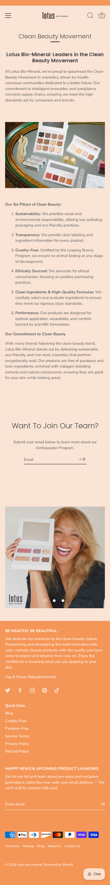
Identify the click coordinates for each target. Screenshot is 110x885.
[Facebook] (20, 690)
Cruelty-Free (15, 720)
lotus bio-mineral (29, 864)
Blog (9, 713)
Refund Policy (17, 751)
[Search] (90, 16)
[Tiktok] (56, 690)
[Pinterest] (44, 690)
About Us (54, 846)
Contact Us (72, 846)
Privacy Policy (17, 743)
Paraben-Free (17, 728)
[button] (45, 600)
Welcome (12, 846)
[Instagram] (32, 690)
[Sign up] (102, 804)
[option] (55, 557)
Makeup (28, 846)
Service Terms (17, 736)
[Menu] (8, 15)
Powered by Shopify (58, 864)
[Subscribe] (82, 459)
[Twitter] (7, 690)
